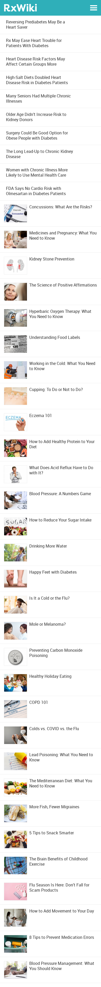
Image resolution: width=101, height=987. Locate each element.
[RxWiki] (20, 7)
